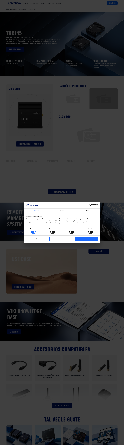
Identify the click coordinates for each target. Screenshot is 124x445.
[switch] (52, 232)
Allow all (86, 239)
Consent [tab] (36, 210)
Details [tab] (62, 210)
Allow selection (62, 239)
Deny (37, 239)
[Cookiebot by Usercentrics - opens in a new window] (90, 205)
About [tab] (87, 210)
